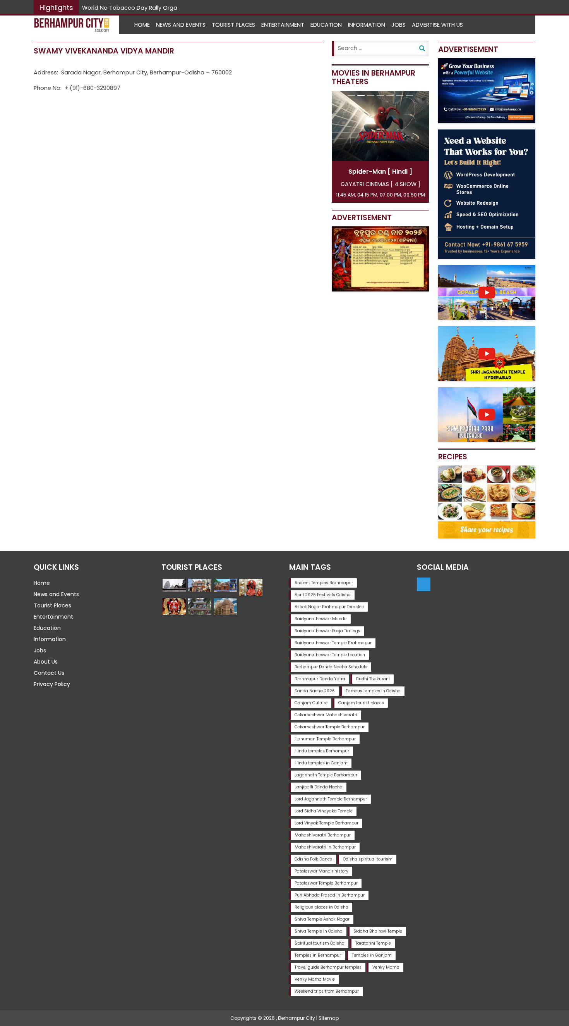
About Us (46, 662)
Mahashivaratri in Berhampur (325, 847)
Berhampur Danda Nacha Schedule (331, 667)
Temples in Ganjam (372, 955)
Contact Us (49, 673)
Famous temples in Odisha (373, 691)
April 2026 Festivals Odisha (323, 595)
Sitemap (329, 1018)
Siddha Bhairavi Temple (377, 931)
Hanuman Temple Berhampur (325, 739)
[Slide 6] (399, 95)
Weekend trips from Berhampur (327, 991)
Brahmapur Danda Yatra (320, 679)
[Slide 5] (390, 95)
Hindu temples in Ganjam (321, 763)
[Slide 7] (409, 95)
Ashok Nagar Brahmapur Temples (329, 607)
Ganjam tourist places (361, 703)
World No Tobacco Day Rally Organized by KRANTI (151, 8)
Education (326, 25)
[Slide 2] (361, 95)
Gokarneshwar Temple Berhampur (330, 727)
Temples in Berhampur (318, 955)
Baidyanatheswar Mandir (321, 619)
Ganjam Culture (311, 703)
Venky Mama (385, 967)
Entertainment (282, 25)
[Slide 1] (351, 95)
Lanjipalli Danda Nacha (319, 787)
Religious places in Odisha (321, 907)
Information (366, 25)
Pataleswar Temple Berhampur (326, 883)
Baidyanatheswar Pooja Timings (327, 631)
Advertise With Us (437, 25)
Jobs (398, 25)
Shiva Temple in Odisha (319, 931)
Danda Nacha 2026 (315, 691)
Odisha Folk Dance (313, 859)
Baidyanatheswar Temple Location (330, 655)
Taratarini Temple (373, 943)
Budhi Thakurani (373, 679)
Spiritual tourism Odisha (319, 943)
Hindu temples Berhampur (322, 751)
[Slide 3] (370, 95)
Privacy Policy (52, 684)
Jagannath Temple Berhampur (326, 775)
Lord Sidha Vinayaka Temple (324, 811)
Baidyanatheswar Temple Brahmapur (333, 643)
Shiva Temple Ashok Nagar (322, 919)
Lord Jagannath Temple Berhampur (331, 799)
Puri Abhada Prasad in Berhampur (330, 895)
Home (142, 25)
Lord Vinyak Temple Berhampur (326, 823)
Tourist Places (233, 25)
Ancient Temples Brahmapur (324, 583)
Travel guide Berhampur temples (328, 967)
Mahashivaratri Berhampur (323, 835)
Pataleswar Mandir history (321, 871)
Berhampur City (296, 1018)
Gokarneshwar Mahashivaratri (326, 715)
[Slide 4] (380, 95)
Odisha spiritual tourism (367, 859)
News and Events (181, 25)
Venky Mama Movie (315, 979)
